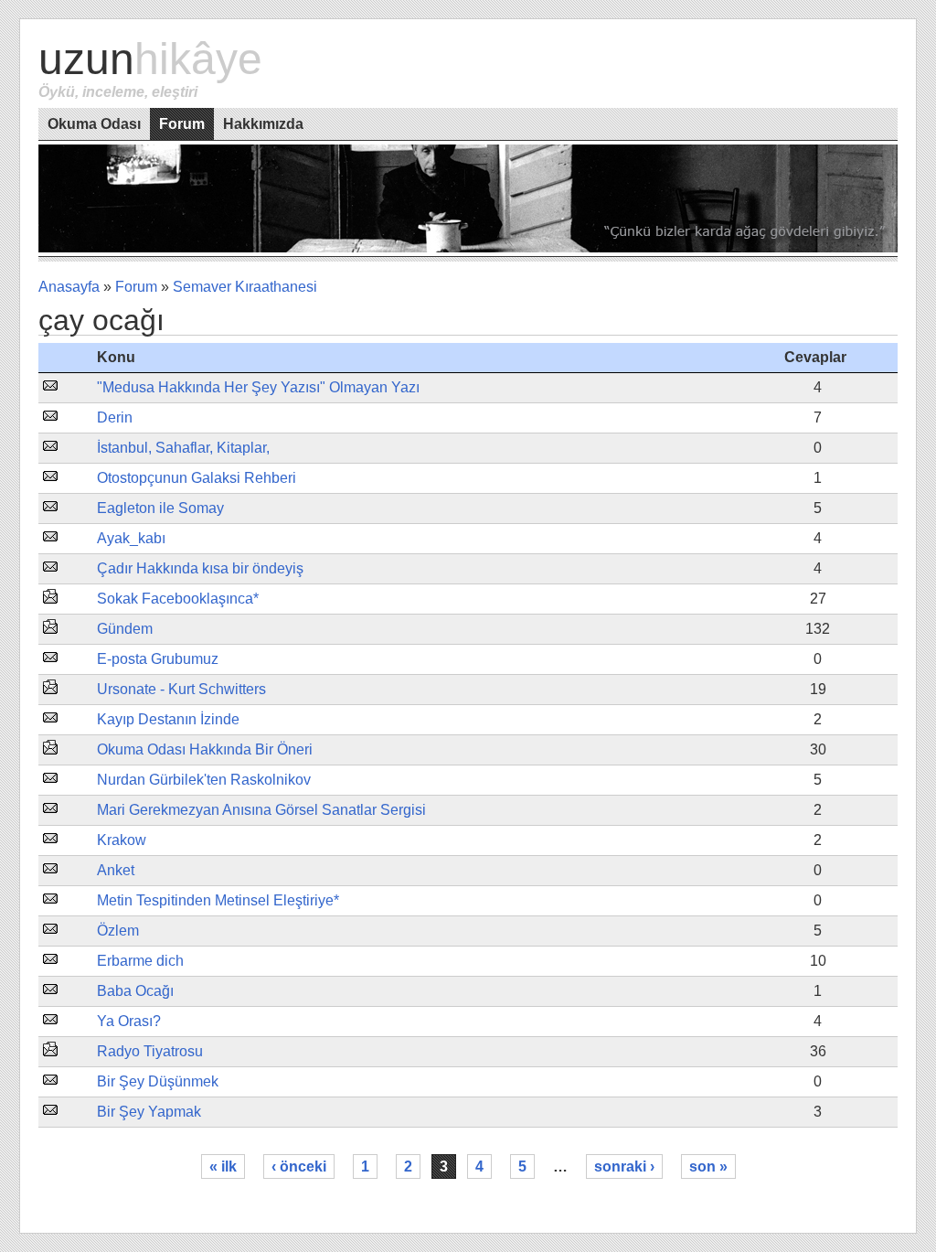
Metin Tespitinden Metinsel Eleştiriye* (218, 900)
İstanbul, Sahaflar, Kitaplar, (183, 447)
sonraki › (624, 1166)
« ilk (223, 1166)
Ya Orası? (129, 1021)
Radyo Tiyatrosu (150, 1051)
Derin (115, 417)
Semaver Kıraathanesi (245, 286)
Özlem (118, 930)
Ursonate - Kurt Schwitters (181, 689)
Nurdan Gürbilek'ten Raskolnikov (204, 779)
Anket (115, 870)
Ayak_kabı (131, 538)
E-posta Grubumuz (157, 659)
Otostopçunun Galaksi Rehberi (196, 478)
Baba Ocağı (135, 991)
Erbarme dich (140, 960)
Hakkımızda (263, 124)
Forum (182, 124)
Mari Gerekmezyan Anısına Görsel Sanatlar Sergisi (261, 810)
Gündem (125, 629)
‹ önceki (298, 1166)
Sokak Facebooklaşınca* (178, 598)
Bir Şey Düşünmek (157, 1081)
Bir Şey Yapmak (149, 1111)
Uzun (150, 59)
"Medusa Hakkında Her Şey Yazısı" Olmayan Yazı (258, 387)
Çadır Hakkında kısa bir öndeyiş (200, 568)
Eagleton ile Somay (160, 508)
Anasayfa (69, 286)
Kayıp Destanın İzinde (168, 719)
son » (708, 1166)
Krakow (121, 840)
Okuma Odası (94, 124)
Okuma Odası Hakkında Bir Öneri (205, 749)
